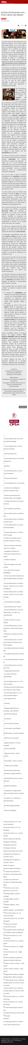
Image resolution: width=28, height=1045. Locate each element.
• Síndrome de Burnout (9, 453)
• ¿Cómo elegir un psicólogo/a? (12, 728)
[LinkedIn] (25, 25)
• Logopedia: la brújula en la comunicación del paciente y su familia (12, 553)
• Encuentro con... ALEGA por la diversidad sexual (12, 799)
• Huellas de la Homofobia (10, 765)
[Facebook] (18, 25)
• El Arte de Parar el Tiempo (11, 723)
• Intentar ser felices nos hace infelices (11, 621)
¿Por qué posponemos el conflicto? (13, 1021)
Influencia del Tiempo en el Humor (13, 851)
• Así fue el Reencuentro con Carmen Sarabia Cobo (13, 460)
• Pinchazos (6, 703)
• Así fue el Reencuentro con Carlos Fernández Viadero (13, 526)
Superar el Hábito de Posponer (12, 868)
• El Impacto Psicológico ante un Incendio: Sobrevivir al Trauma (12, 539)
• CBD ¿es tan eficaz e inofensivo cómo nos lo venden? (12, 547)
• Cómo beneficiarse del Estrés (12, 508)
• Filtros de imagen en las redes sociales (12, 566)
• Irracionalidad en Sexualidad (11, 602)
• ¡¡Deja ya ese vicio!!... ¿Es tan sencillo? (11, 755)
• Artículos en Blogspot (9, 810)
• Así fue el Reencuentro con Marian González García (13, 520)
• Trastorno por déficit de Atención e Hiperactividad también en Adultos (13, 577)
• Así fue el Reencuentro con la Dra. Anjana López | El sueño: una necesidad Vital (13, 612)
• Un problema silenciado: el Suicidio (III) (13, 649)
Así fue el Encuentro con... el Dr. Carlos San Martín (12, 823)
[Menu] (26, 2)
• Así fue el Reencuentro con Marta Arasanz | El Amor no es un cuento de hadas (13, 594)
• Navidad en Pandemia (10, 786)
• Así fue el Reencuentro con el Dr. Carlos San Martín (12, 472)
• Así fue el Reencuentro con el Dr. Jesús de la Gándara (12, 447)
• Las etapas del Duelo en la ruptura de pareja (13, 502)
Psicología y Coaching (9, 848)
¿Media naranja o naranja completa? (13, 733)
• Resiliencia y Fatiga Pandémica (12, 773)
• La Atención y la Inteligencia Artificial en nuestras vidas (11, 489)
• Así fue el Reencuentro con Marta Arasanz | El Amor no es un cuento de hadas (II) (13, 586)
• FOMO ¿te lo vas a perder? (11, 738)
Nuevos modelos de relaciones (12, 839)
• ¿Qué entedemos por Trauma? (12, 607)
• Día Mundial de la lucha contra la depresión (13, 780)
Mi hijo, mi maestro (8, 865)
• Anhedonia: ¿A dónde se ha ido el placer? (13, 635)
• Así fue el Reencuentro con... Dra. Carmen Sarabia (13, 683)
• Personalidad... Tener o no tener (12, 761)
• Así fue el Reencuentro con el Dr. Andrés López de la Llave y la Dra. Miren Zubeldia (12, 642)
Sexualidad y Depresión (10, 845)
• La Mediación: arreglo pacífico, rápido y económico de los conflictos (13, 792)
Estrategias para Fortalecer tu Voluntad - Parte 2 (11, 861)
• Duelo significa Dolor (9, 698)
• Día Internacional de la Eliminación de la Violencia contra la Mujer (13, 688)
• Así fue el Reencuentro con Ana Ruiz (13, 483)
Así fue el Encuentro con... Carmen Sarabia (13, 834)
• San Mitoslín (7, 719)
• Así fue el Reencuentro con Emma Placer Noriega (13, 534)
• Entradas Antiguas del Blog (11, 805)
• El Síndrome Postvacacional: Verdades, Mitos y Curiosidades (12, 497)
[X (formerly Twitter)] (22, 25)
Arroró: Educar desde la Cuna (11, 1024)
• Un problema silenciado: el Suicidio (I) (13, 661)
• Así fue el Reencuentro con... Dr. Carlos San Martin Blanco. (12, 694)
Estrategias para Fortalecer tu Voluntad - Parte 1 (11, 855)
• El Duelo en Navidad (9, 559)
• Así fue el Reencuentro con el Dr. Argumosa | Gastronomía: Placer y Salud (13, 628)
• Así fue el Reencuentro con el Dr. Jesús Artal (12, 666)
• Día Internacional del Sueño (11, 770)
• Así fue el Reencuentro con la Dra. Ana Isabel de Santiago (13, 440)
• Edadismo (6, 466)
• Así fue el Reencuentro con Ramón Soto (13, 515)
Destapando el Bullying (9, 842)
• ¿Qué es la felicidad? (9, 748)
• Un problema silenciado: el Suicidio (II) (13, 655)
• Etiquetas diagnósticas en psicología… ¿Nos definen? (11, 709)
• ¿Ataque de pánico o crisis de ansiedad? (12, 744)
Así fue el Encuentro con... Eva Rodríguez (11, 829)
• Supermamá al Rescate (10, 714)
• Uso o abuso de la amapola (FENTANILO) (11, 571)
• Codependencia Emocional (11, 671)
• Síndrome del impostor (10, 478)
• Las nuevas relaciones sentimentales (10, 675)
